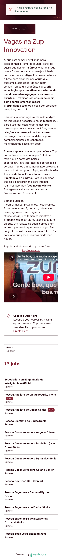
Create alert (20, 331)
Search (10, 347)
